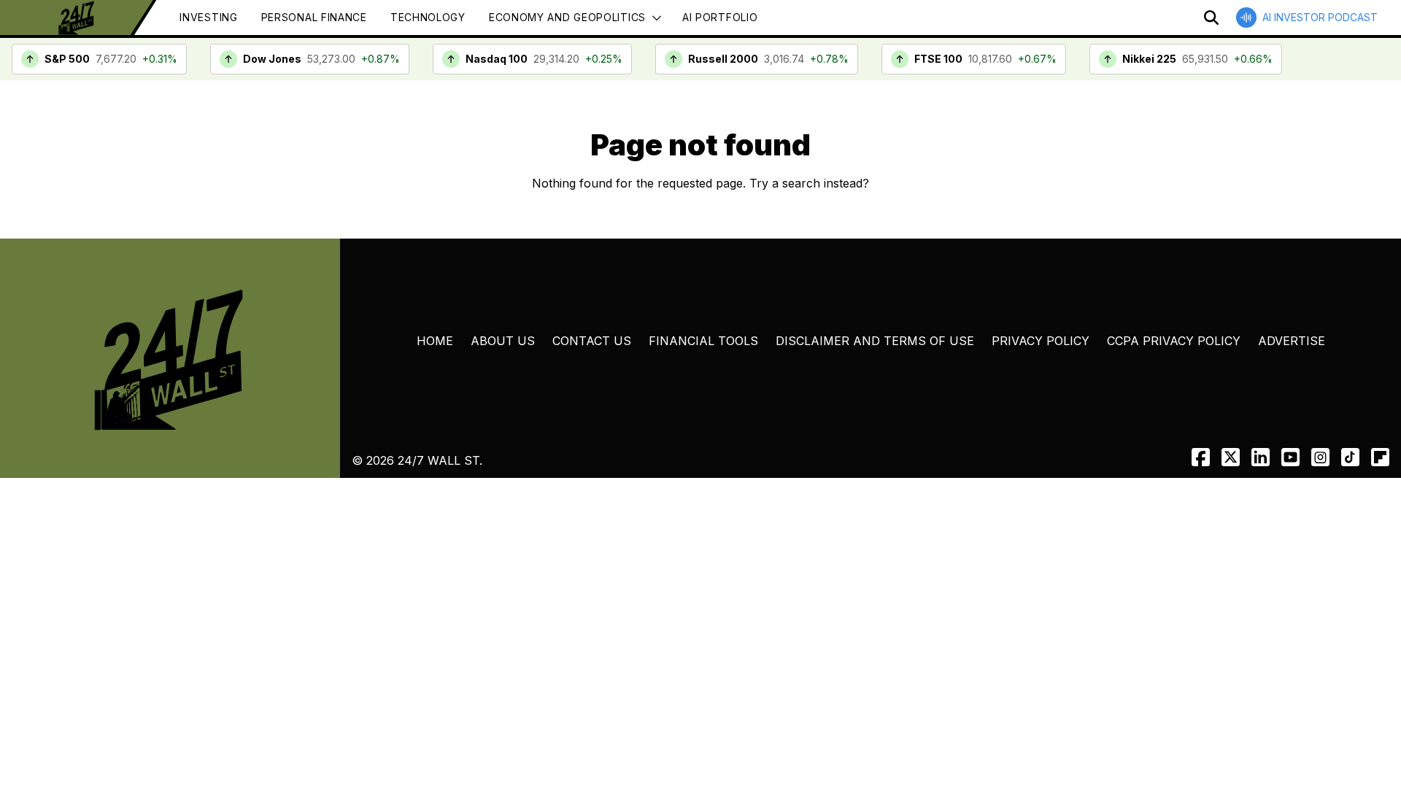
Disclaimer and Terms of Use (875, 340)
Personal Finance (314, 17)
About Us (503, 340)
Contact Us (591, 340)
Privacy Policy (1040, 340)
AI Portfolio (719, 17)
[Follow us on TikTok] (1350, 457)
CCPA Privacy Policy (1173, 340)
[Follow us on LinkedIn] (1260, 457)
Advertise (1291, 340)
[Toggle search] (1211, 17)
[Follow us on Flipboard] (1380, 457)
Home (435, 340)
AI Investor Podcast (1320, 17)
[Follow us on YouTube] (1290, 457)
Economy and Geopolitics (567, 17)
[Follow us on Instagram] (1320, 457)
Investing (208, 17)
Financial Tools (703, 340)
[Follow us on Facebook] (1201, 457)
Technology (428, 17)
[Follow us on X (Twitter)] (1230, 457)
